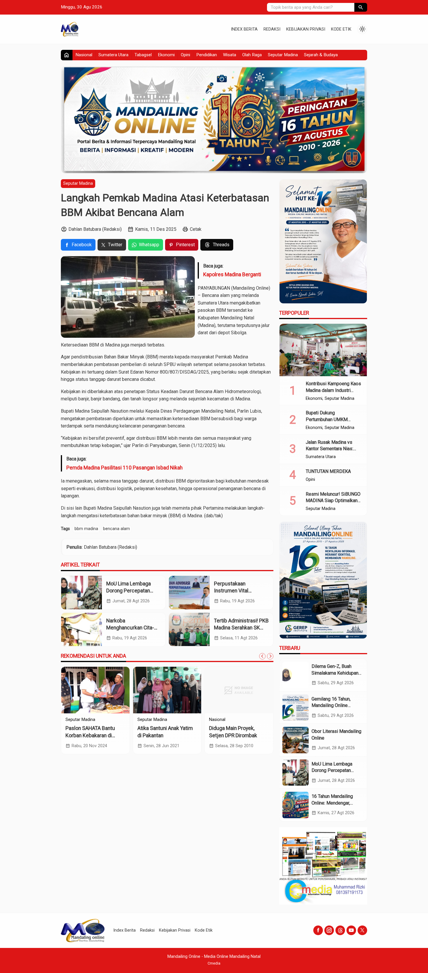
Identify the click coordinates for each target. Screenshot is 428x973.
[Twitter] (362, 930)
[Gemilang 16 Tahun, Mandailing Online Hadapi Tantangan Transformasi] (295, 707)
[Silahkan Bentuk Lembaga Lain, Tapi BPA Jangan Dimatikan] (95, 690)
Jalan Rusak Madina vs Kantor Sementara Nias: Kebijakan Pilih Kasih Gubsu (334, 448)
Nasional (83, 54)
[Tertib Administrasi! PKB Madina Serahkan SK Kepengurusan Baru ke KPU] (189, 629)
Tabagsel (143, 54)
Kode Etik (341, 29)
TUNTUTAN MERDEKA (328, 471)
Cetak (195, 229)
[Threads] (340, 930)
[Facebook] (318, 930)
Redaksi (271, 29)
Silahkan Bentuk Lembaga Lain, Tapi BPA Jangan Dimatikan (94, 735)
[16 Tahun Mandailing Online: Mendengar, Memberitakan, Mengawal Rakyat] (295, 805)
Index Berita (244, 29)
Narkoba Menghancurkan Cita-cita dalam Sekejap (130, 628)
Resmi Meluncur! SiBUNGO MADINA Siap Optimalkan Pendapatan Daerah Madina (333, 500)
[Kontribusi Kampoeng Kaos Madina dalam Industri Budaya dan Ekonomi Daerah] (323, 350)
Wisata (229, 54)
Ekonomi (166, 54)
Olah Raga (252, 54)
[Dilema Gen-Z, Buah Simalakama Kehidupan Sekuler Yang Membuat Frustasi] (295, 675)
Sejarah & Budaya (321, 54)
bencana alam (116, 528)
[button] (360, 7)
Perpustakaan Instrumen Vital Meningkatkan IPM (235, 591)
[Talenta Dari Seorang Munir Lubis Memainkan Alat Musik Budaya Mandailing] (167, 690)
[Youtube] (351, 930)
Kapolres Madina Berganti (232, 274)
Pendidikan (206, 54)
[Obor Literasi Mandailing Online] (295, 740)
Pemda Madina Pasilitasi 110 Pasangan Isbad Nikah (124, 467)
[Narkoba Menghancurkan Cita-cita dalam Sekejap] (81, 629)
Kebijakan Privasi (305, 29)
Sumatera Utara (113, 54)
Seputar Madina (283, 54)
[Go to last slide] (262, 656)
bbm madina (86, 528)
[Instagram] (329, 930)
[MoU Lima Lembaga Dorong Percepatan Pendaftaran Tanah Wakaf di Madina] (81, 592)
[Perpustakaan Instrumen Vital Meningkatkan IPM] (189, 592)
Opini (185, 54)
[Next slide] (270, 656)
